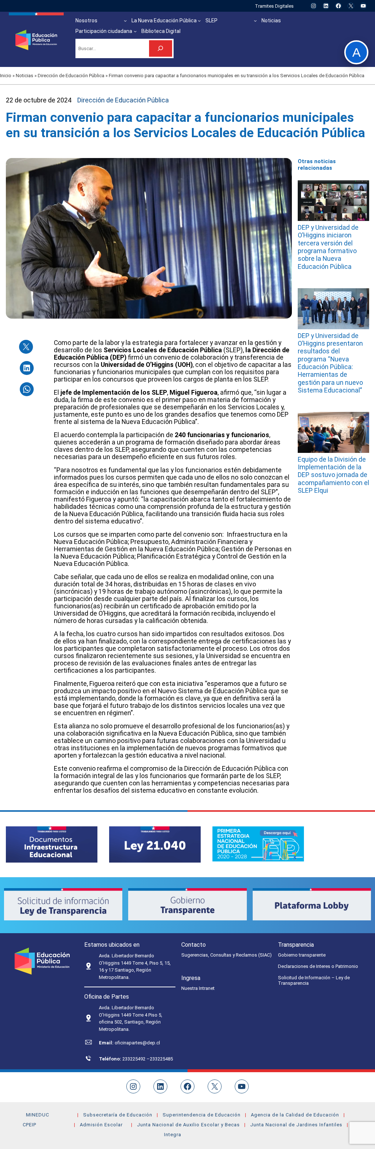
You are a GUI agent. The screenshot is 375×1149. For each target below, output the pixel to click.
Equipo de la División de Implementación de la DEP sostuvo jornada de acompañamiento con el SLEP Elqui (333, 475)
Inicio (5, 75)
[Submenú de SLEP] (255, 20)
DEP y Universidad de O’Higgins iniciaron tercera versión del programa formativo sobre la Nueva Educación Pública (328, 247)
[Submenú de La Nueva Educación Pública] (199, 20)
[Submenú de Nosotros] (125, 20)
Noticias (24, 75)
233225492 (134, 1059)
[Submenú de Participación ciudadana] (135, 31)
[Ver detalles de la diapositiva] (51, 844)
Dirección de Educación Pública (71, 75)
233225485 (161, 1059)
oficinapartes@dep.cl (137, 1042)
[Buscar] (160, 48)
